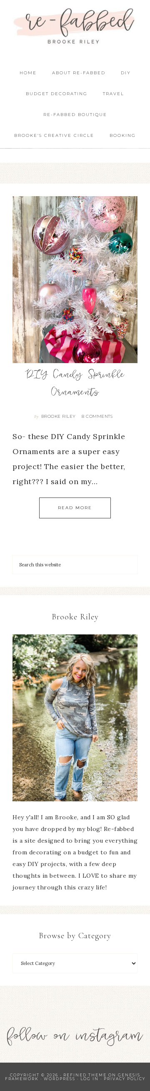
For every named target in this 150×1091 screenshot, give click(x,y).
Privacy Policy (124, 1078)
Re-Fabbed (75, 26)
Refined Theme (85, 1075)
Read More (75, 507)
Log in (89, 1078)
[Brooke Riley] (75, 717)
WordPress (59, 1078)
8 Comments (97, 416)
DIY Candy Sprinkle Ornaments (75, 384)
